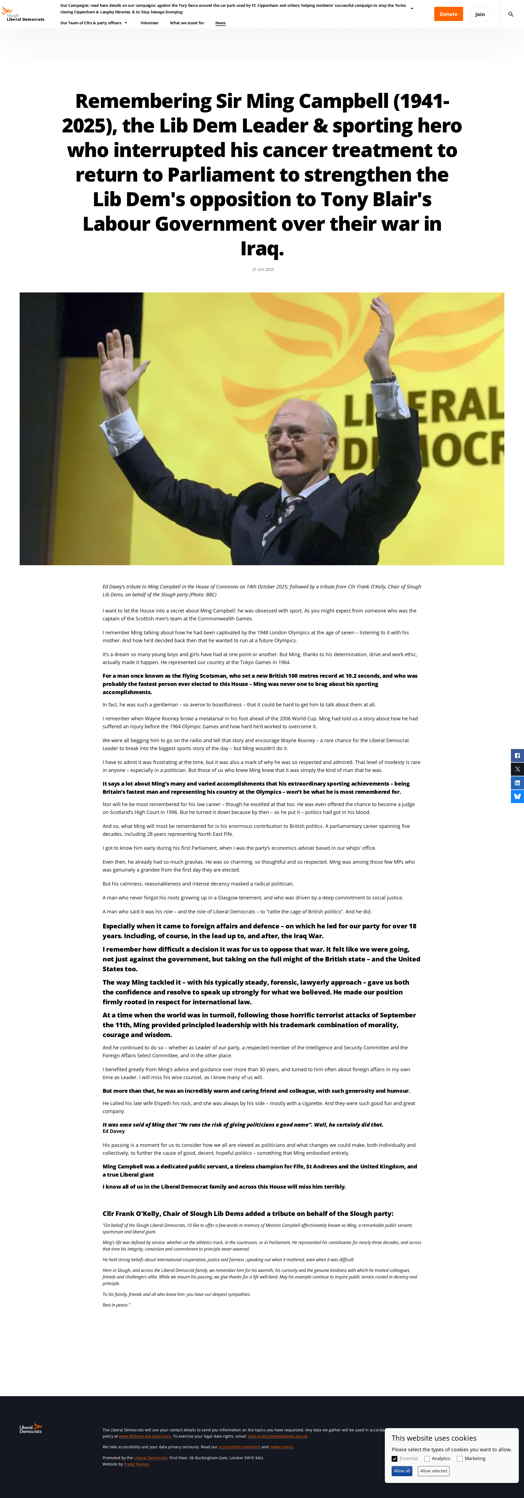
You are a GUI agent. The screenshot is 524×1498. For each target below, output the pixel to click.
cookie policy (281, 1446)
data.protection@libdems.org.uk (277, 1436)
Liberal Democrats (150, 1457)
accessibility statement (239, 1446)
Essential (409, 1458)
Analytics (441, 1458)
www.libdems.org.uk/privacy (145, 1436)
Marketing (475, 1458)
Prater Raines (136, 1464)
